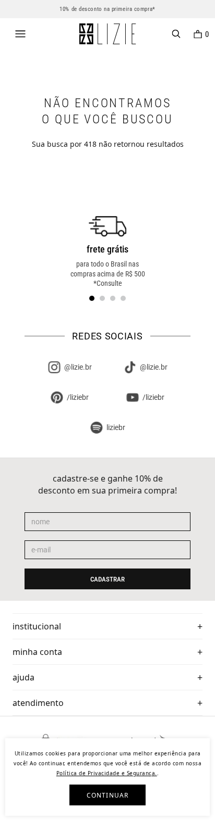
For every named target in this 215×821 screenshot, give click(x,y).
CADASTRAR (107, 579)
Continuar (108, 795)
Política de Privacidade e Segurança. (106, 773)
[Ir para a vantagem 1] (91, 298)
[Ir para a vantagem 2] (102, 298)
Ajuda (23, 677)
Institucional (37, 626)
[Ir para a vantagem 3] (112, 298)
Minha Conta (37, 652)
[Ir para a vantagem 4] (123, 298)
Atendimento (38, 703)
